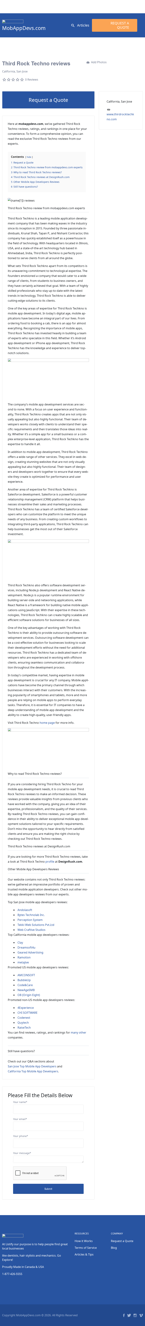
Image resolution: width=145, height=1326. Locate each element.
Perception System (30, 920)
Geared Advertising (30, 952)
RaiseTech (24, 1027)
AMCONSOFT (26, 975)
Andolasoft (25, 910)
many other (78, 1032)
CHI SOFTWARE (27, 1013)
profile (49, 862)
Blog (114, 1248)
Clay (20, 942)
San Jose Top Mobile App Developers (32, 1066)
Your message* (22, 1153)
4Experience (26, 1008)
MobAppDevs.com (24, 27)
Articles (83, 25)
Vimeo (141, 1315)
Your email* (20, 1119)
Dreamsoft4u (26, 947)
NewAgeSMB (26, 990)
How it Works (84, 1241)
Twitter (129, 1315)
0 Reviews (31, 79)
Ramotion (24, 957)
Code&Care (25, 985)
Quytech (23, 1023)
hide (29, 157)
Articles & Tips (84, 1254)
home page (47, 723)
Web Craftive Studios (31, 930)
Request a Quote (120, 25)
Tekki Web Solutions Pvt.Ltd (36, 925)
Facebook (124, 1315)
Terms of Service (86, 1248)
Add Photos (98, 62)
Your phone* (20, 1136)
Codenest (24, 1018)
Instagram (135, 1315)
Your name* (20, 1102)
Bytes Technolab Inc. (31, 915)
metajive (23, 962)
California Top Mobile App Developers (33, 1071)
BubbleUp (24, 980)
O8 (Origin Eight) (29, 995)
